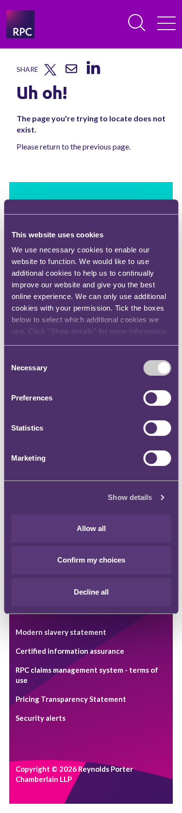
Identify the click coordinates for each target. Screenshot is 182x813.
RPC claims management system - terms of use (87, 674)
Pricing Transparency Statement (71, 699)
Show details (130, 497)
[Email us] (71, 72)
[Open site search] (137, 23)
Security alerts (41, 717)
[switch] (157, 398)
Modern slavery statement (61, 632)
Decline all (91, 592)
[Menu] (166, 24)
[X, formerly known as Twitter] (50, 73)
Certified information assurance (70, 651)
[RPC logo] (20, 24)
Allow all (91, 528)
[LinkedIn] (92, 74)
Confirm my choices (91, 560)
